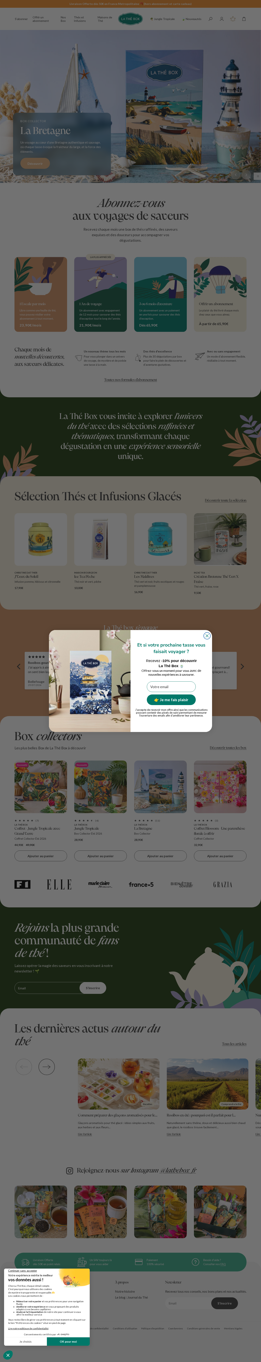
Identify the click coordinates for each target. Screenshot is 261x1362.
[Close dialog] (207, 635)
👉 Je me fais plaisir (171, 699)
